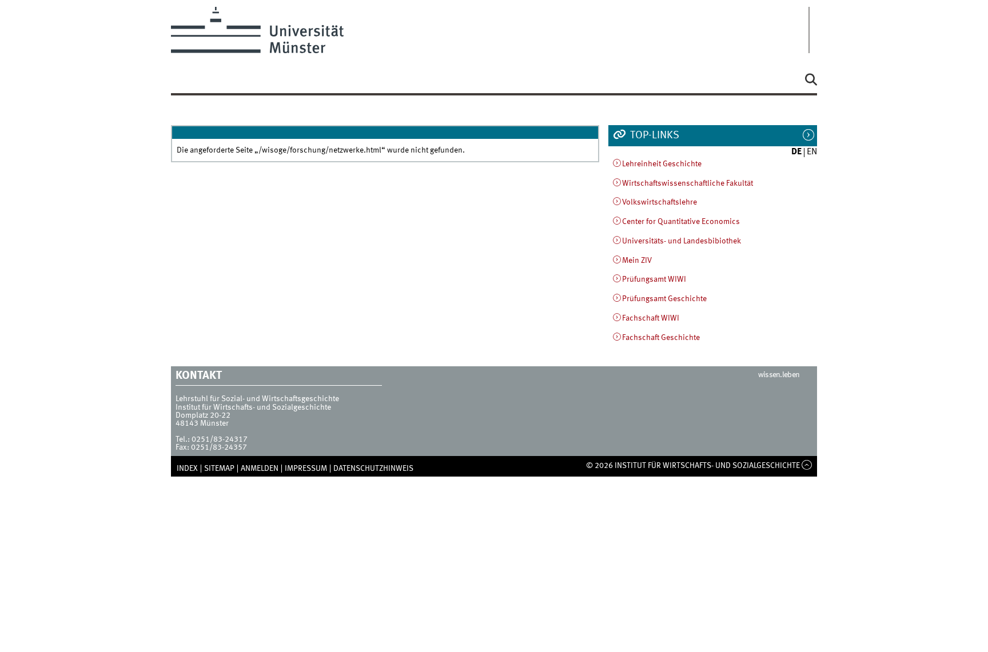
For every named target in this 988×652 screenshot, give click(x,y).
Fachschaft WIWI (650, 318)
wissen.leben (779, 375)
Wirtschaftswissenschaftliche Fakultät (687, 183)
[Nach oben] (807, 466)
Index (187, 469)
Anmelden (259, 469)
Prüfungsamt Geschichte (664, 299)
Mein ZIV (637, 261)
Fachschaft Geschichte (661, 338)
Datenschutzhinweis (373, 469)
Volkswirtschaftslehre (659, 202)
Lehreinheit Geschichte (662, 164)
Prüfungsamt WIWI (654, 279)
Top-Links (653, 135)
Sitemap (219, 469)
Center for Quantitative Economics (681, 222)
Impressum (306, 469)
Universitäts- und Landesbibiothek (681, 241)
